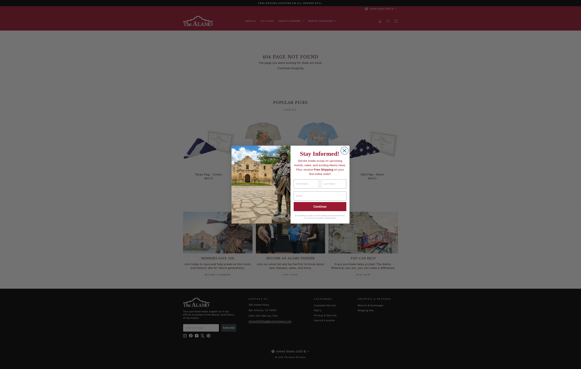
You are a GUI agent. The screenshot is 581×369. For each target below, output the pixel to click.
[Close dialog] (344, 150)
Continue (320, 206)
